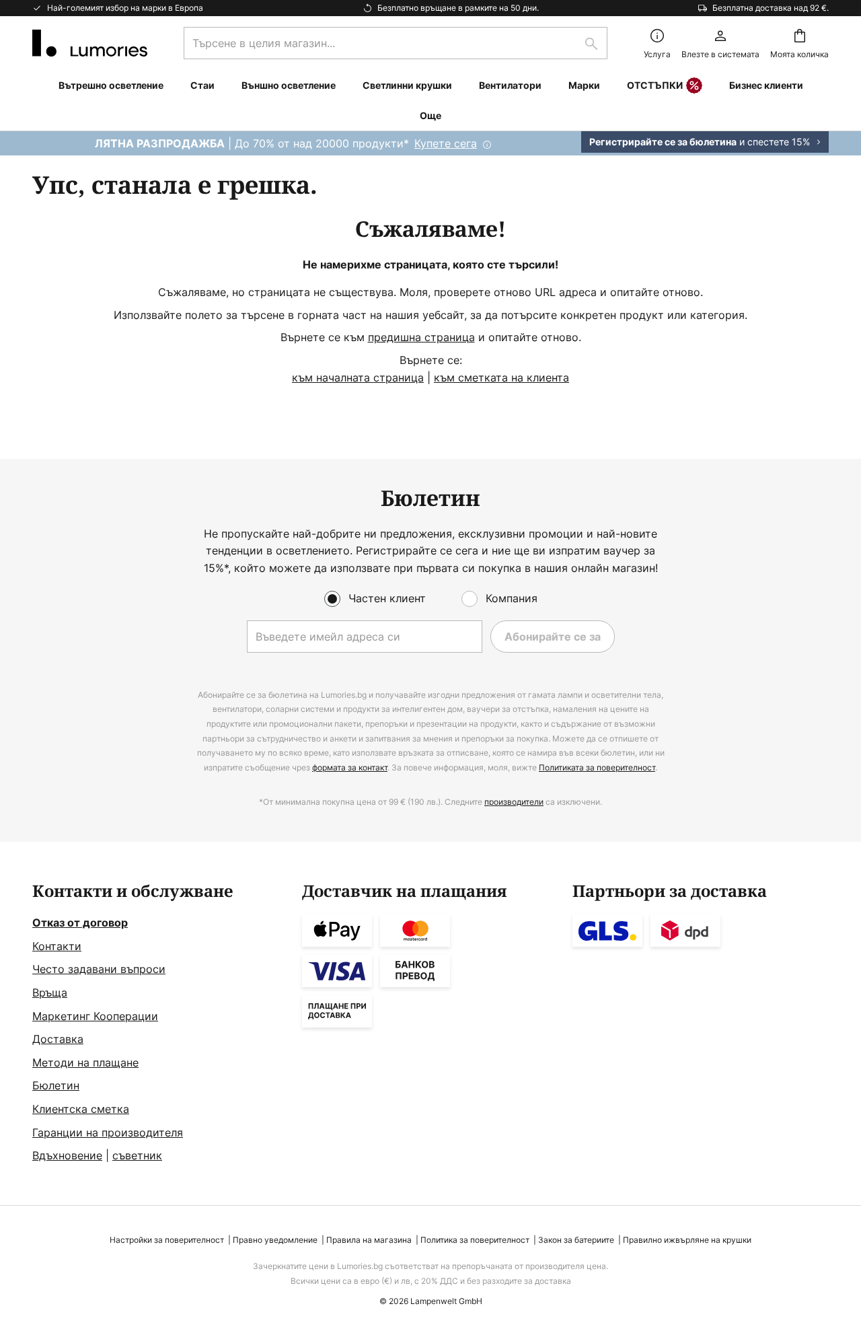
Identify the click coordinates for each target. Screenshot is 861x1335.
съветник (137, 1155)
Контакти (56, 946)
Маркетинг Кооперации (95, 1016)
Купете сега (445, 143)
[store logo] (89, 43)
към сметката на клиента (501, 377)
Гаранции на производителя (107, 1132)
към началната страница (358, 377)
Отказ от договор (80, 922)
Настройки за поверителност (167, 1240)
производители (514, 801)
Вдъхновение (67, 1155)
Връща (49, 992)
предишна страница (421, 337)
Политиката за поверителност (597, 767)
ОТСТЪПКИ (655, 85)
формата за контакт (349, 767)
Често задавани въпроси (98, 969)
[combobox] (395, 43)
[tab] (160, 1023)
